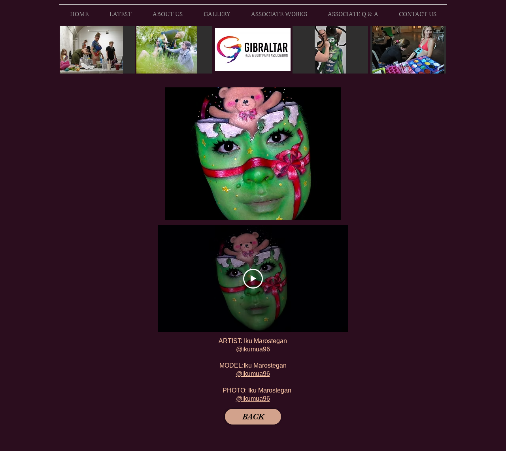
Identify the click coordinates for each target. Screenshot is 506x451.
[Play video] (253, 279)
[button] (253, 153)
